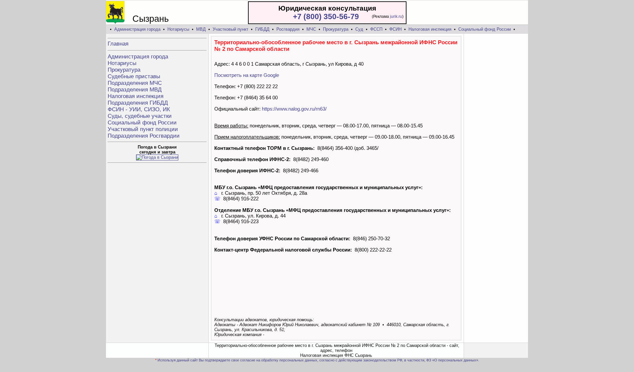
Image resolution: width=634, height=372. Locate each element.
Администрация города (137, 29)
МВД (201, 29)
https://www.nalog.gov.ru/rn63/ (294, 109)
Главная (118, 44)
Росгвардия (287, 29)
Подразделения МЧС (135, 83)
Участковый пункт (230, 29)
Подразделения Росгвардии (144, 136)
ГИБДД (262, 29)
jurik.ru (396, 16)
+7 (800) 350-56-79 (326, 16)
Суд (359, 29)
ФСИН (395, 29)
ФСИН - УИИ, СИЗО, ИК (139, 109)
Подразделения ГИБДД (138, 103)
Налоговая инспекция (429, 29)
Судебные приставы (134, 76)
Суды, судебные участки (140, 116)
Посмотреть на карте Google (246, 75)
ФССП (376, 29)
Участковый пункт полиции (143, 129)
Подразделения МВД (135, 89)
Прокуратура (335, 29)
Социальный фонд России (484, 29)
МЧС (311, 29)
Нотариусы (178, 29)
